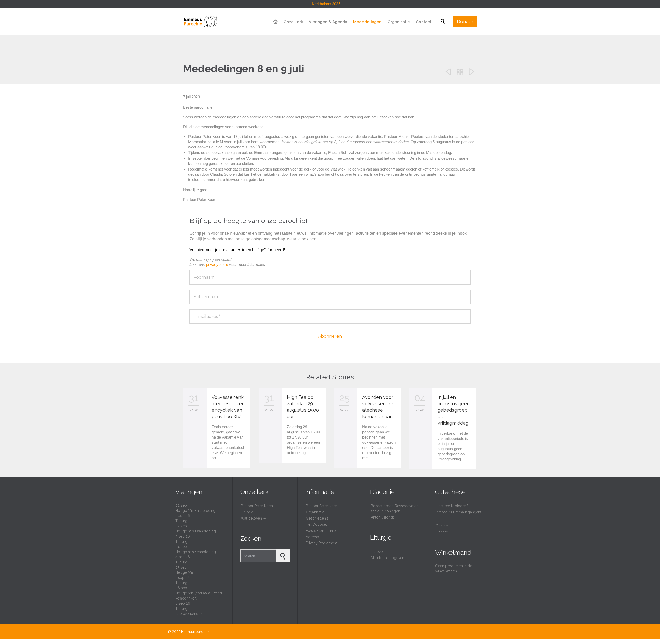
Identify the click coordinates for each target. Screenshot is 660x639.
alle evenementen (190, 614)
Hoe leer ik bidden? (452, 506)
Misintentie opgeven (387, 558)
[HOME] (275, 22)
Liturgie (247, 512)
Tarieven (378, 551)
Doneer (442, 532)
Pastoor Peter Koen (257, 506)
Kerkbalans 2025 (326, 4)
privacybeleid (217, 264)
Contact (442, 526)
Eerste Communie (321, 531)
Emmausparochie (195, 631)
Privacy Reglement (321, 543)
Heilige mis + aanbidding (195, 531)
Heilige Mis (184, 572)
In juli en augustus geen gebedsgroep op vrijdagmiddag (454, 410)
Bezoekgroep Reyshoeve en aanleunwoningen (394, 508)
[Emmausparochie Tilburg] (200, 21)
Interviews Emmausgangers (458, 512)
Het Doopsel (316, 524)
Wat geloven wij (254, 518)
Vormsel (313, 537)
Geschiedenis (317, 518)
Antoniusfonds (383, 517)
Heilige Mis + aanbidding (195, 510)
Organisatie (315, 512)
